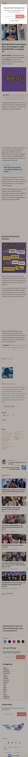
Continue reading (14, 20)
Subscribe (20, 16)
